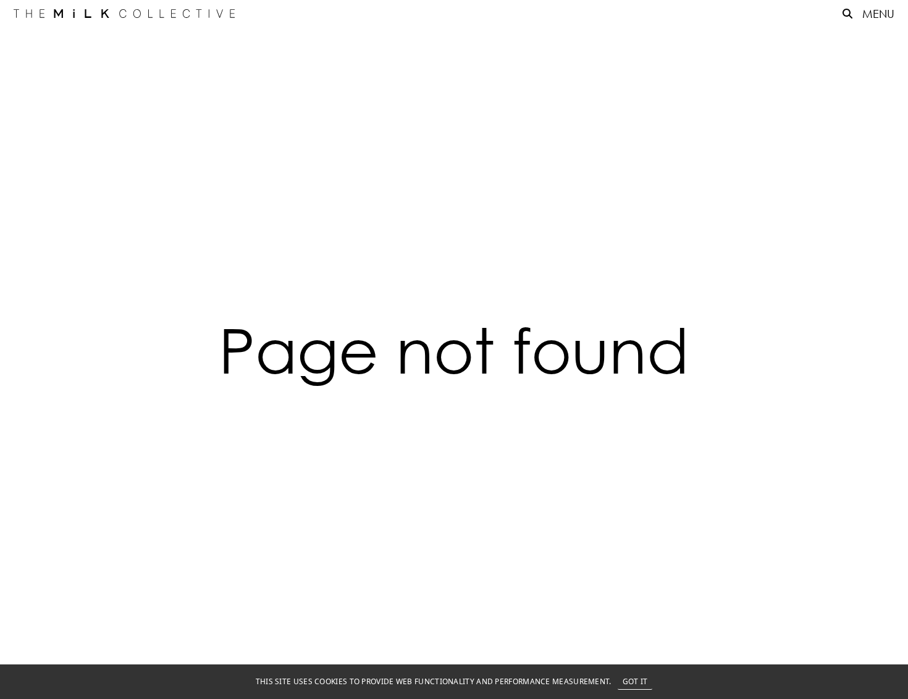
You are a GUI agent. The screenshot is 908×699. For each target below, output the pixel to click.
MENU (878, 13)
